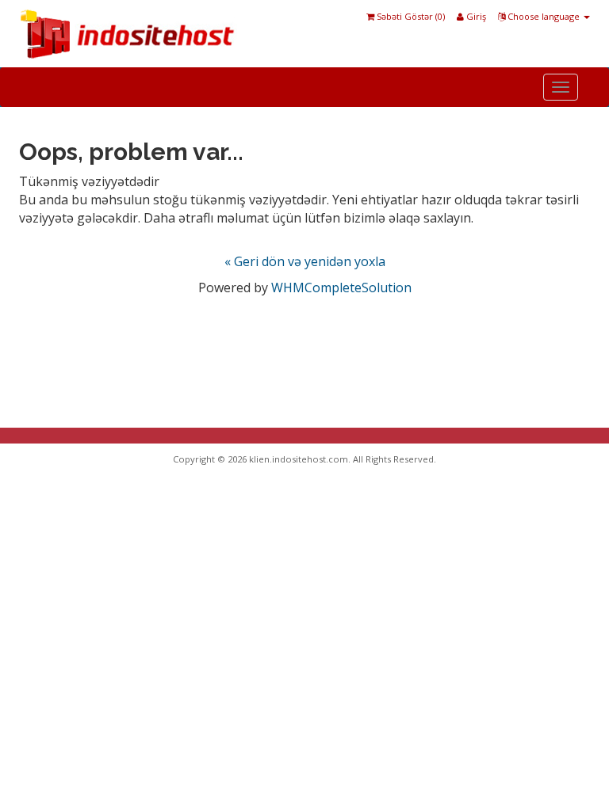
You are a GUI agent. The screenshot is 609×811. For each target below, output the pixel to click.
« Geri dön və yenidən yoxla (304, 261)
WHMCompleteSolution (341, 287)
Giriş (475, 16)
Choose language (543, 16)
